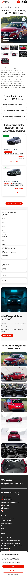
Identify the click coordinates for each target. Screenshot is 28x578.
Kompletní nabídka (13, 203)
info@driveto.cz (7, 497)
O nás (2, 528)
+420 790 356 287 (7, 499)
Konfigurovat (7, 335)
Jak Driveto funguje (6, 520)
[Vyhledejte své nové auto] (18, 2)
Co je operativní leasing (7, 518)
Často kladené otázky (6, 523)
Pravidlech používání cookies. (13, 562)
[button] (25, 1)
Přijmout (13, 566)
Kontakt (3, 533)
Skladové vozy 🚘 (5, 551)
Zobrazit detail (13, 161)
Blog (2, 525)
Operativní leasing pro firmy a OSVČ (10, 543)
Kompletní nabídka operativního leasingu (11, 545)
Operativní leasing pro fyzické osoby (10, 540)
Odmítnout (13, 571)
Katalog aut (4, 531)
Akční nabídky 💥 (5, 548)
